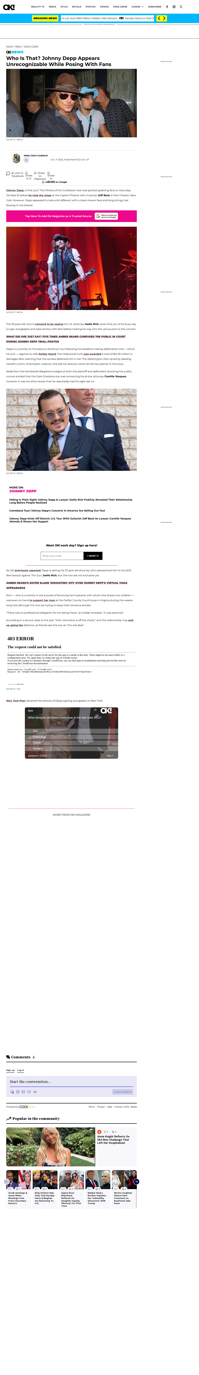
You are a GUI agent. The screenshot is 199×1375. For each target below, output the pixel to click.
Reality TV (38, 6)
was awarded (92, 354)
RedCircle (20, 684)
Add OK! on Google (56, 182)
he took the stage (39, 195)
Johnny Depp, (15, 190)
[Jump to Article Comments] (8, 173)
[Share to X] (28, 173)
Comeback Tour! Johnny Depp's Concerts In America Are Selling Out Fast (57, 510)
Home (9, 46)
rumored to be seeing (49, 324)
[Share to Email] (51, 173)
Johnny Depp (31, 46)
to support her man (42, 600)
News (18, 46)
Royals (76, 6)
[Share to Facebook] (18, 173)
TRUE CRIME (120, 6)
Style (64, 6)
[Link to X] (181, 6)
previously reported (28, 570)
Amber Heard (47, 354)
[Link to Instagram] (174, 6)
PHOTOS (90, 6)
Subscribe (154, 6)
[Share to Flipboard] (40, 173)
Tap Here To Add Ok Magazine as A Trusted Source (58, 216)
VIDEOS (104, 6)
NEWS (52, 6)
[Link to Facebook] (167, 6)
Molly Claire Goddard (36, 155)
